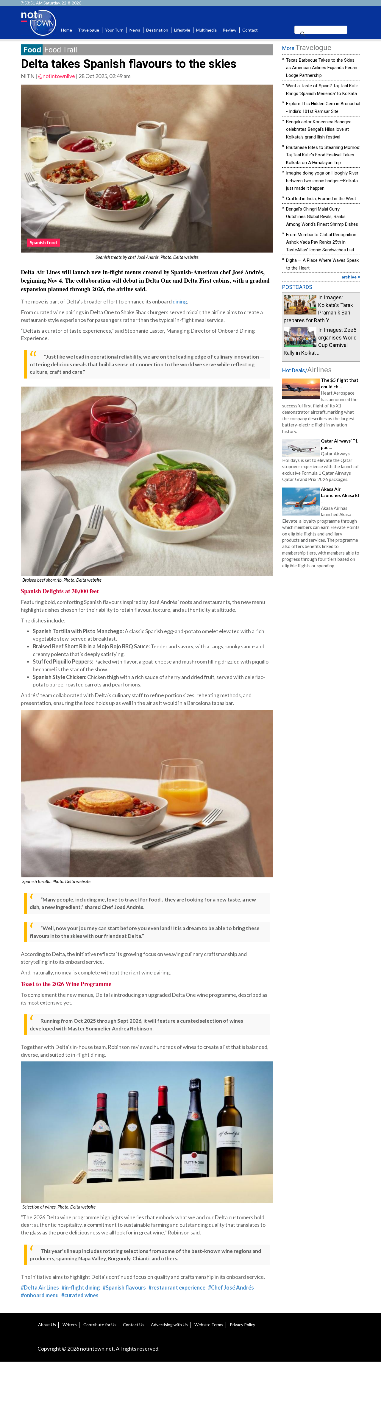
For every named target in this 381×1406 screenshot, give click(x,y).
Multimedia (206, 29)
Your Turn (114, 29)
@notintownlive (56, 76)
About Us (47, 1324)
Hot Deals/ (307, 370)
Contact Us (133, 1324)
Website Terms (208, 1324)
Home (66, 29)
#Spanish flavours (124, 1287)
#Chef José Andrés (231, 1287)
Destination (157, 29)
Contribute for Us (99, 1324)
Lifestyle (182, 29)
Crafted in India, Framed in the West (321, 198)
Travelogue (88, 29)
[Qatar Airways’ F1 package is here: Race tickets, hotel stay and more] (301, 447)
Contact (250, 29)
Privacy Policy (242, 1324)
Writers (70, 1324)
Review (229, 29)
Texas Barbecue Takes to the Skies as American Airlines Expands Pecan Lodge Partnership (321, 67)
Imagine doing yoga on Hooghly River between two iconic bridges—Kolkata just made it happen (322, 180)
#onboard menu (40, 1295)
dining (180, 301)
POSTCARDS (297, 287)
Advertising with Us (169, 1324)
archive (350, 277)
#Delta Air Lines (40, 1287)
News (134, 29)
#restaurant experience (177, 1287)
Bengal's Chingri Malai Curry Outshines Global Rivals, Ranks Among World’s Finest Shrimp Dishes (322, 216)
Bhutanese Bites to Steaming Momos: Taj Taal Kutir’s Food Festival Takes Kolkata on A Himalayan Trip (323, 155)
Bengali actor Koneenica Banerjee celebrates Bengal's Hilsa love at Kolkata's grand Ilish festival (319, 129)
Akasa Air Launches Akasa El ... (340, 495)
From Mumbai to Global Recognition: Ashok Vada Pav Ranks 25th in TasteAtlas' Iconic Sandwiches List (321, 242)
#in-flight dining (81, 1287)
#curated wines (80, 1295)
